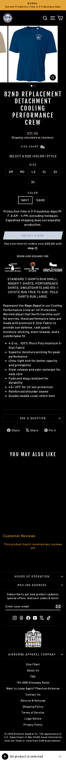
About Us (33, 670)
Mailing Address (32, 585)
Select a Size (33, 235)
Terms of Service (33, 712)
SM (11, 171)
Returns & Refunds (33, 700)
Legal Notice (33, 718)
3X (33, 182)
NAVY (25, 200)
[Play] (5, 756)
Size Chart (33, 664)
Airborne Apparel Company (32, 654)
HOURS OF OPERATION (32, 576)
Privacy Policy (33, 724)
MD (22, 171)
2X (55, 171)
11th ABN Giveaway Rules (33, 682)
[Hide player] (60, 756)
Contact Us (33, 694)
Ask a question (33, 418)
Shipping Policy (33, 706)
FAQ (33, 676)
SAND (40, 200)
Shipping (17, 137)
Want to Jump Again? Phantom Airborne (33, 688)
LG (34, 171)
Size (32, 164)
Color (33, 192)
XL (45, 171)
